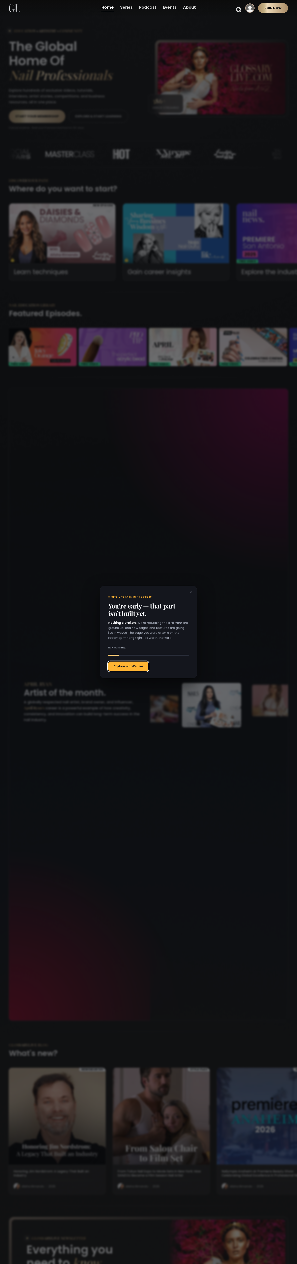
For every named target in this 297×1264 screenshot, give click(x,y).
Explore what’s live (128, 666)
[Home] (14, 8)
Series (126, 7)
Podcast (147, 7)
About (189, 7)
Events (170, 7)
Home (107, 7)
